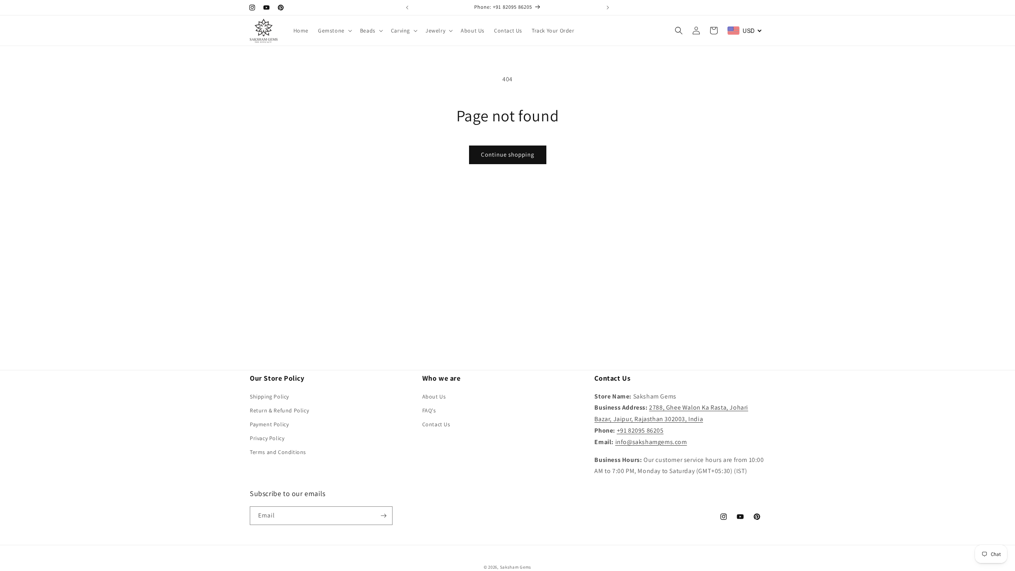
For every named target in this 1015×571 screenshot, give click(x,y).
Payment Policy (269, 424)
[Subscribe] (383, 515)
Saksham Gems (515, 567)
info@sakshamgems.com (651, 442)
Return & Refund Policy (279, 410)
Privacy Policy (267, 438)
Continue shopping (507, 154)
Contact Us (436, 424)
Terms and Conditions (278, 452)
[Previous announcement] (407, 7)
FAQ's (429, 410)
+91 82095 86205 (640, 430)
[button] (334, 30)
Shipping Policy (269, 396)
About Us (434, 396)
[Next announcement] (608, 7)
